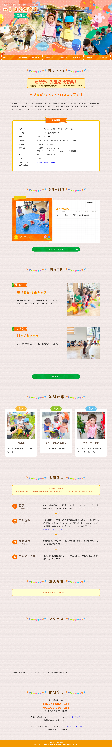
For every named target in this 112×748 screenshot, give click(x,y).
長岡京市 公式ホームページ (52, 529)
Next (110, 433)
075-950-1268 (59, 703)
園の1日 (35, 57)
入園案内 (63, 57)
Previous (1, 433)
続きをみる (56, 376)
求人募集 (77, 57)
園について (8, 57)
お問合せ (104, 57)
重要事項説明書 (42, 162)
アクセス (90, 57)
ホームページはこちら (74, 717)
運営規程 (53, 162)
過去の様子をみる (56, 249)
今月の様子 (22, 57)
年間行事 (49, 57)
